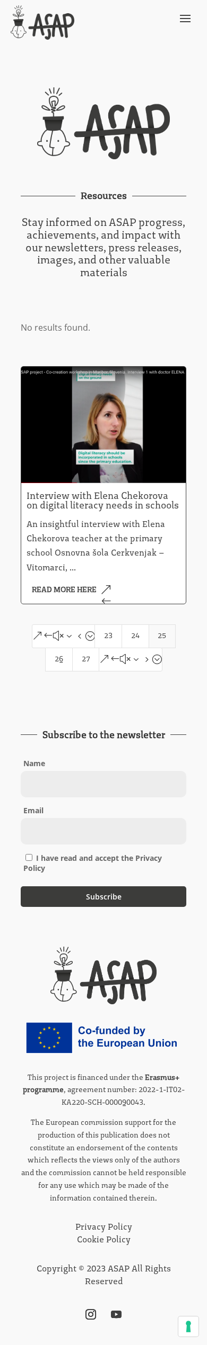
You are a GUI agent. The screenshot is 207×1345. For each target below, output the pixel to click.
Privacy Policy (103, 1227)
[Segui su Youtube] (116, 1314)
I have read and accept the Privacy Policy (92, 863)
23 (108, 635)
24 (135, 635)
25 (162, 635)
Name (34, 763)
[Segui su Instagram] (90, 1314)
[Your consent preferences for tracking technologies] (188, 1326)
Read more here (64, 589)
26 (59, 659)
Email (33, 810)
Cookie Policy (104, 1239)
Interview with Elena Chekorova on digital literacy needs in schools (103, 500)
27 (86, 659)
